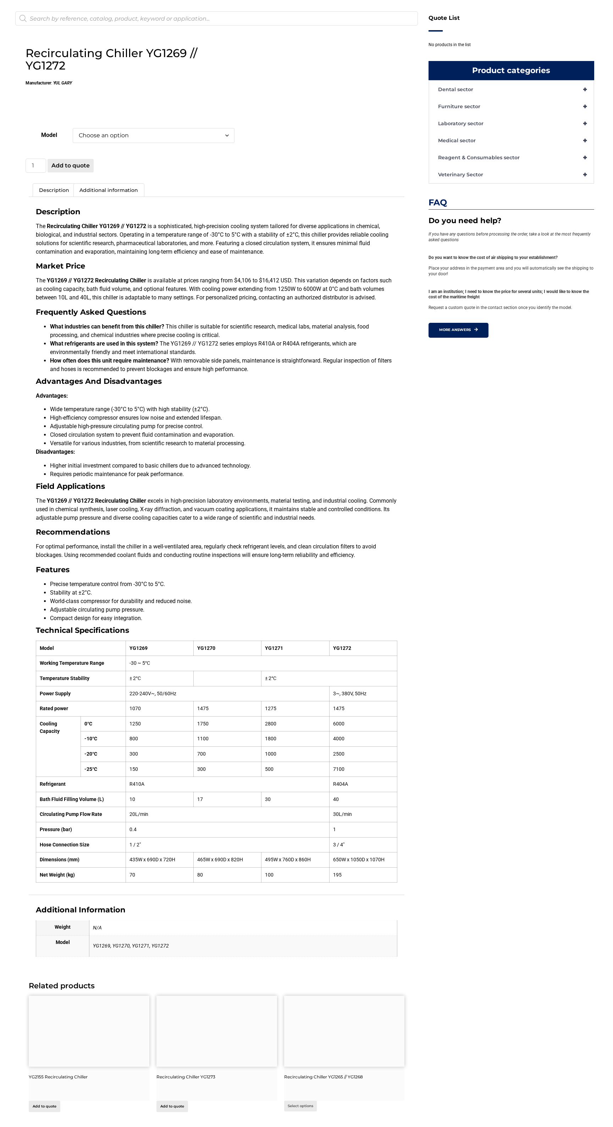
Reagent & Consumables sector (512, 157)
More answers (455, 330)
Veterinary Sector (512, 174)
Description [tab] (54, 190)
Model (49, 135)
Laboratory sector (512, 123)
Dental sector (512, 89)
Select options (300, 1106)
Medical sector (512, 140)
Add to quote (70, 165)
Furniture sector (512, 106)
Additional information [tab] (108, 190)
